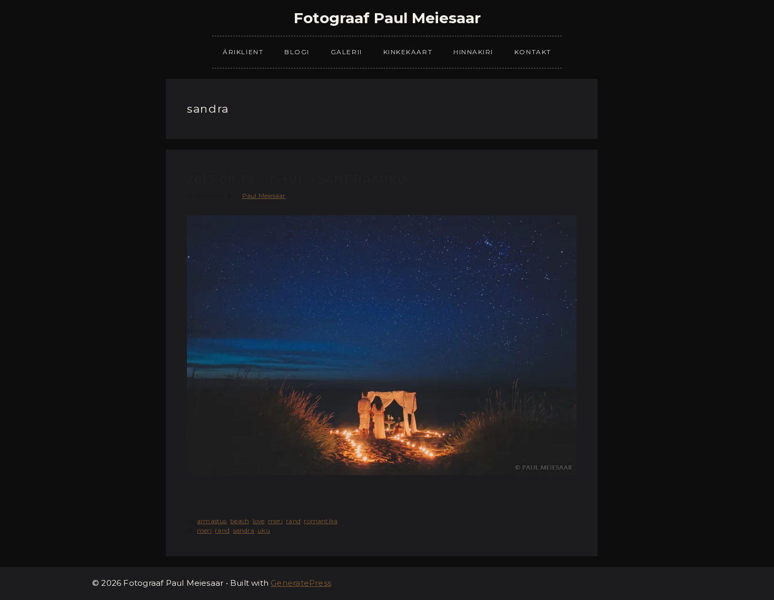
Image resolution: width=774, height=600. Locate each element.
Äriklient (243, 52)
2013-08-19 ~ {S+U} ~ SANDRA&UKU (297, 179)
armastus (212, 521)
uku (263, 530)
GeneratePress (301, 583)
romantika (321, 521)
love (259, 521)
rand (293, 521)
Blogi (297, 52)
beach (239, 521)
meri (275, 521)
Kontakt (532, 52)
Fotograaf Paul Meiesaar (387, 18)
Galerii (346, 52)
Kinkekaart (407, 52)
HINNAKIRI (473, 52)
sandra (243, 530)
